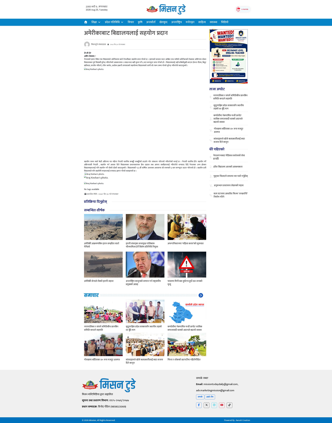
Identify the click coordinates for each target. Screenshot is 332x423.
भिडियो (224, 22)
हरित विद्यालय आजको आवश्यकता (228, 167)
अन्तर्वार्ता (150, 22)
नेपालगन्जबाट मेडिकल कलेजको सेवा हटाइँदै (229, 157)
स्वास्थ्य (213, 22)
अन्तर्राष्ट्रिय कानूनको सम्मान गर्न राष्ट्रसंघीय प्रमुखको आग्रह (143, 282)
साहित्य (202, 22)
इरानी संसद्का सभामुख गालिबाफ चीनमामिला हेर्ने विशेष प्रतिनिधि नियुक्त (142, 245)
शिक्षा (94, 22)
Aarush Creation (243, 420)
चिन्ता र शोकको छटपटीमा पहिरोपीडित (184, 360)
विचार (131, 22)
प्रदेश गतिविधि (112, 22)
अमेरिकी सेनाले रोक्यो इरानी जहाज (98, 281)
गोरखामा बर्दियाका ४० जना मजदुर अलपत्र (102, 360)
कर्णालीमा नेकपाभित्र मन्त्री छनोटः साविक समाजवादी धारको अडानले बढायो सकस (185, 328)
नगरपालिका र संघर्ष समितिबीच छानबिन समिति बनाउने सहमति (101, 328)
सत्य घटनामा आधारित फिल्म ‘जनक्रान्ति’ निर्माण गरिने (231, 195)
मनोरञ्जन (190, 22)
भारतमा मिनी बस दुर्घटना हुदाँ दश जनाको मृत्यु (185, 282)
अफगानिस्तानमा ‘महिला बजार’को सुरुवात (186, 244)
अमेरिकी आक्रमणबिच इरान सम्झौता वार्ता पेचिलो (101, 245)
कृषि (140, 22)
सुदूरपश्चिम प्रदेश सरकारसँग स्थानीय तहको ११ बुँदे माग (144, 328)
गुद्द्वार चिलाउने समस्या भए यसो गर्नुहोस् (230, 176)
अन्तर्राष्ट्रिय (176, 22)
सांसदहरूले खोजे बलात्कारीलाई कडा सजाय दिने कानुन (144, 361)
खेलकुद (163, 22)
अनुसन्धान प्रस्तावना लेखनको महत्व (229, 185)
